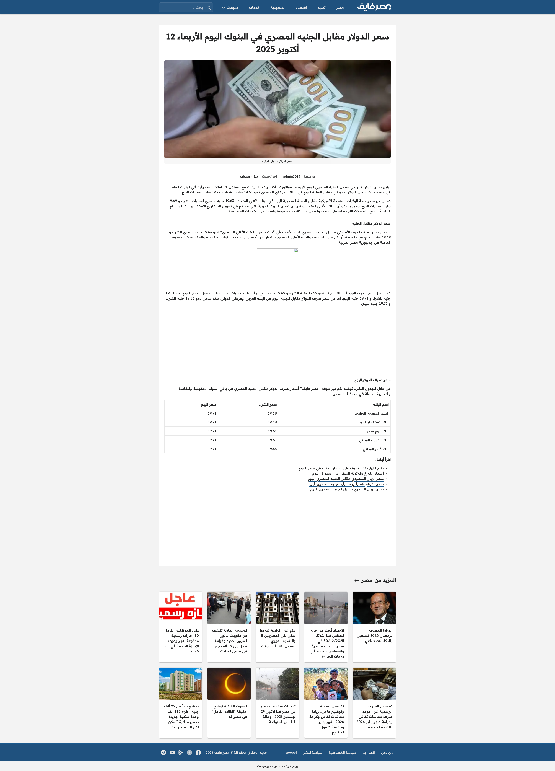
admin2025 (291, 176)
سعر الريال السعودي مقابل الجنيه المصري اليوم (346, 478)
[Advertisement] (277, 340)
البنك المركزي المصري (279, 192)
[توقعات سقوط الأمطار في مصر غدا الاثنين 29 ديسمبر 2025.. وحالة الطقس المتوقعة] (277, 703)
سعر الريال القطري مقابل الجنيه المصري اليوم (347, 489)
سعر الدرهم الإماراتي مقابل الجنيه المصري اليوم (346, 484)
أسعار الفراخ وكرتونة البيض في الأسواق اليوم (348, 473)
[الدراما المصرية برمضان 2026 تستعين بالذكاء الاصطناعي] (374, 627)
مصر (367, 580)
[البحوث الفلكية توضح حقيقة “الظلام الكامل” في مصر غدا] (229, 703)
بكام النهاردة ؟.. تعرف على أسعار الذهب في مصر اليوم (341, 468)
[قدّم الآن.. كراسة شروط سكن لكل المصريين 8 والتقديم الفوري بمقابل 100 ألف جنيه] (277, 627)
